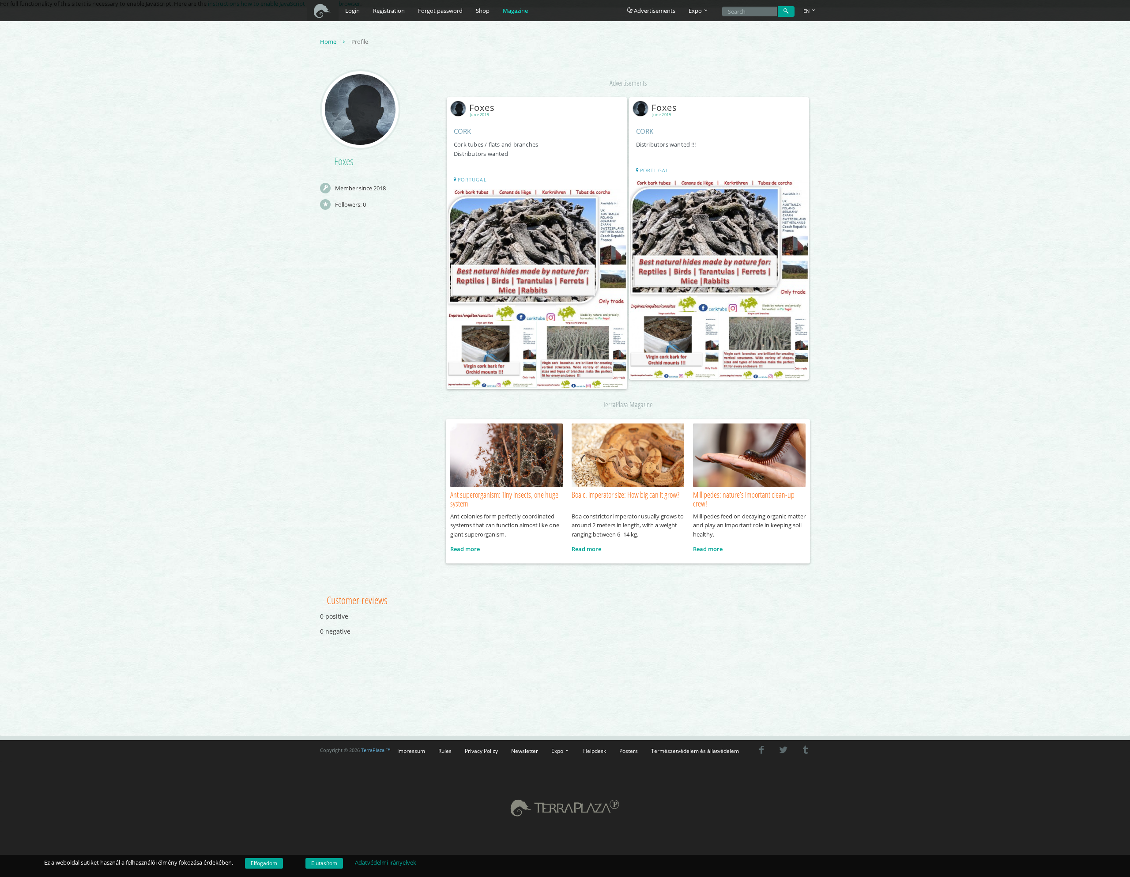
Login (352, 11)
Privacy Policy (481, 750)
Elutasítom (324, 863)
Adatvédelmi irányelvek (385, 862)
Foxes (482, 107)
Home (329, 41)
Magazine (515, 11)
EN (807, 11)
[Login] (786, 11)
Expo (558, 750)
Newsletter (524, 750)
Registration (389, 11)
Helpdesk (594, 750)
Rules (445, 750)
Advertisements (654, 11)
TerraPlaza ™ (376, 750)
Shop (483, 11)
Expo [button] (696, 11)
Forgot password (440, 11)
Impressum (411, 750)
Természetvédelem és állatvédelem (695, 750)
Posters (628, 750)
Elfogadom (264, 863)
